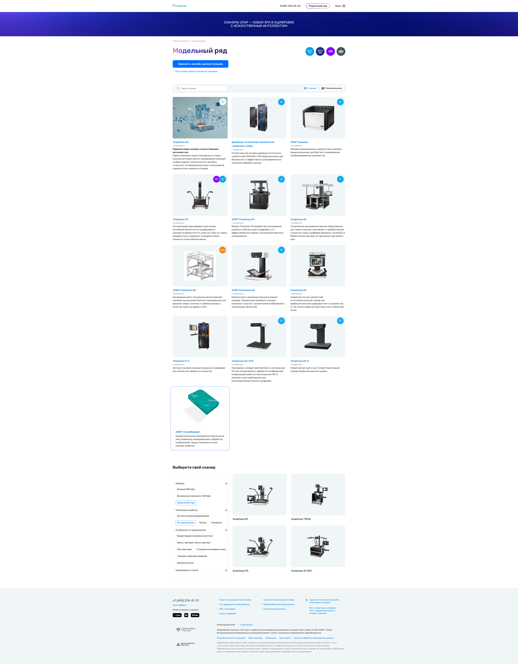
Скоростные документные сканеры (235, 600)
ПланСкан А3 (298, 290)
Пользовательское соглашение (231, 638)
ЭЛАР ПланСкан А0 (184, 290)
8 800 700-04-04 (290, 5)
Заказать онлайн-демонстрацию (200, 64)
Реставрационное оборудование (234, 604)
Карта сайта (285, 638)
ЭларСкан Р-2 (181, 361)
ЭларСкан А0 (298, 219)
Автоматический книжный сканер (278, 600)
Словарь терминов (317, 613)
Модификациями (334, 88)
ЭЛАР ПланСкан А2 (243, 290)
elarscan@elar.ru (180, 605)
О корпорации (246, 625)
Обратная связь (255, 638)
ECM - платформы (227, 609)
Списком (312, 88)
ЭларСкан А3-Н (299, 361)
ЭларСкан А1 (180, 219)
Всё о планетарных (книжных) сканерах (196, 71)
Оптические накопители (274, 609)
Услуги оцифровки (227, 613)
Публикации (271, 638)
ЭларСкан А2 (180, 142)
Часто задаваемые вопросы (322, 611)
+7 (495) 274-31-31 (186, 600)
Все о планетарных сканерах (322, 608)
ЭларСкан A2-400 (242, 361)
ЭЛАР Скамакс (299, 142)
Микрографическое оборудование (278, 604)
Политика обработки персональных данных (314, 638)
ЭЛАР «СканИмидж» (187, 431)
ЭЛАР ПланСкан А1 (243, 219)
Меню (338, 6)
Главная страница (181, 41)
